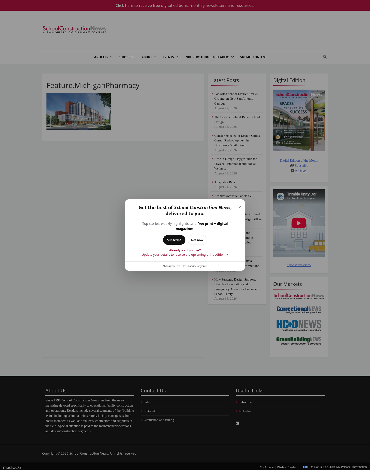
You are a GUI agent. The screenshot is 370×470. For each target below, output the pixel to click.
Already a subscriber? (185, 252)
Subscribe (174, 240)
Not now (197, 240)
